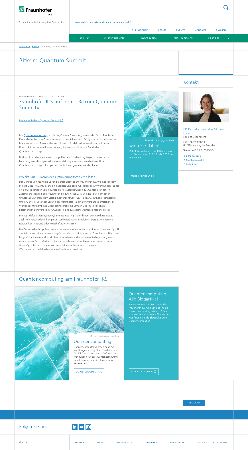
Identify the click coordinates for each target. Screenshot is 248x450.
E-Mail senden (193, 156)
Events (180, 30)
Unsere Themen (114, 38)
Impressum (177, 442)
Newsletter (125, 442)
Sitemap (79, 442)
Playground (140, 30)
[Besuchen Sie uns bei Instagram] (88, 427)
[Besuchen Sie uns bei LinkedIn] (75, 427)
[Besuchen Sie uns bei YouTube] (81, 427)
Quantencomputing (35, 135)
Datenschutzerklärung (213, 442)
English (221, 30)
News (100, 442)
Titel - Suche (226, 8)
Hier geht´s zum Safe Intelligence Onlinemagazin (102, 22)
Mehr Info (191, 164)
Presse (162, 30)
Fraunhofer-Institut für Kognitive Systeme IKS (41, 22)
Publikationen (183, 38)
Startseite (24, 46)
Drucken (194, 402)
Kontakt (200, 30)
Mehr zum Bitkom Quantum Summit (39, 120)
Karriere (213, 38)
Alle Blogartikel (142, 371)
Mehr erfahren (141, 176)
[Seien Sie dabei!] (151, 115)
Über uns (83, 38)
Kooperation (149, 38)
